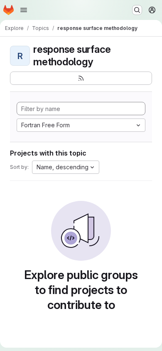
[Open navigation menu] (23, 10)
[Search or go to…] (137, 10)
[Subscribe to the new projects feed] (81, 78)
